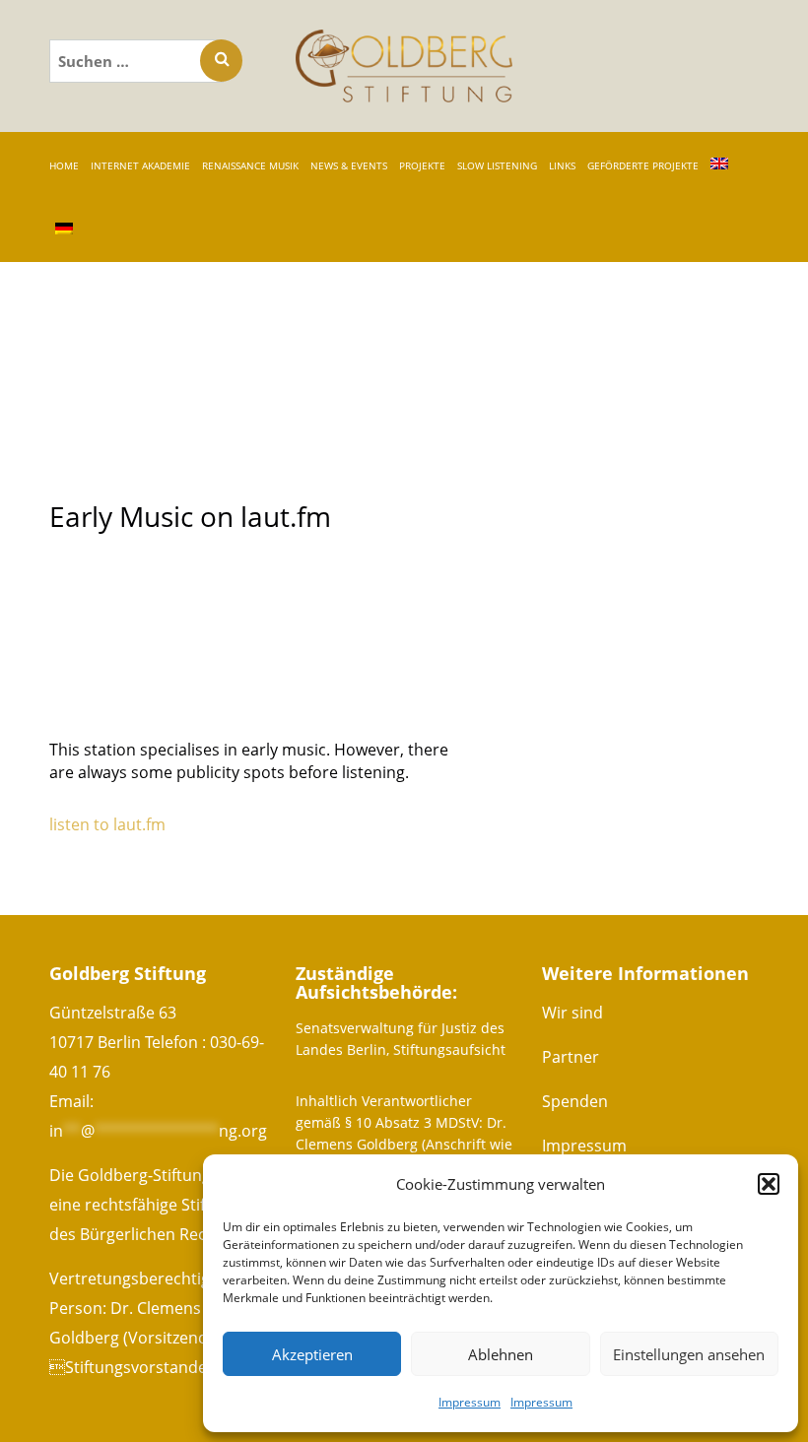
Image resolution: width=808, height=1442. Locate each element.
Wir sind (572, 1012)
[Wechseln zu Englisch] (719, 164)
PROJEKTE (422, 165)
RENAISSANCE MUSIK (250, 165)
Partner (570, 1057)
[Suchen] (221, 60)
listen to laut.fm (107, 824)
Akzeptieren (312, 1354)
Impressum (469, 1402)
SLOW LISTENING (497, 165)
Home (64, 165)
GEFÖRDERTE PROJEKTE (643, 165)
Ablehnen (500, 1354)
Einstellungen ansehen (689, 1354)
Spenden (575, 1101)
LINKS (562, 165)
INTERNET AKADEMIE (140, 165)
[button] (768, 1184)
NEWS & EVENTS (348, 165)
